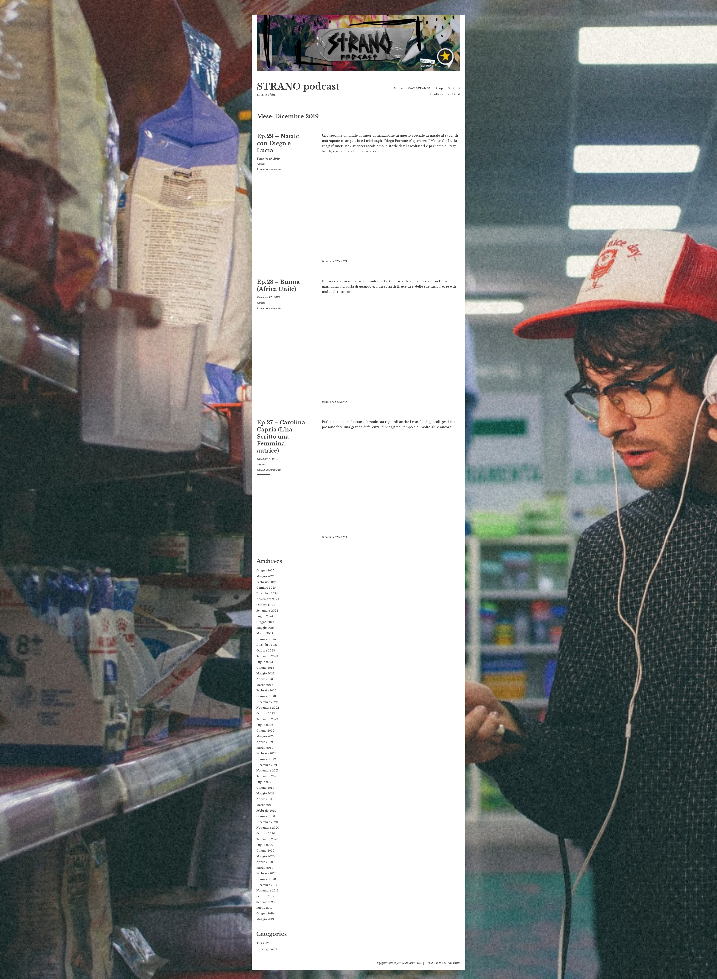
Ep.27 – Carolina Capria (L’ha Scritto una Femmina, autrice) (281, 436)
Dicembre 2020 (267, 822)
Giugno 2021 (265, 787)
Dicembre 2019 (266, 885)
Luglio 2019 (264, 907)
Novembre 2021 (267, 770)
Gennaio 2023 (266, 696)
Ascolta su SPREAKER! (444, 94)
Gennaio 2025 (266, 587)
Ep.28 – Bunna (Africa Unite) (278, 285)
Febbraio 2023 (266, 690)
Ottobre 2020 (265, 833)
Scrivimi (454, 88)
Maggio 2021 (265, 793)
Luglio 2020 (264, 845)
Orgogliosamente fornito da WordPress (398, 963)
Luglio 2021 (264, 782)
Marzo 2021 (264, 805)
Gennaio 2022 (266, 759)
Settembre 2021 (266, 776)
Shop (439, 88)
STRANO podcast (298, 86)
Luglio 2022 (264, 725)
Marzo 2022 (264, 747)
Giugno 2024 (265, 622)
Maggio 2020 (265, 856)
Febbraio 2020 (266, 873)
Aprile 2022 (264, 742)
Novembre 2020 (267, 827)
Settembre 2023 (267, 656)
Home (398, 88)
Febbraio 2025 (266, 582)
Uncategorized (266, 949)
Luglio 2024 (264, 616)
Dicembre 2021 (266, 765)
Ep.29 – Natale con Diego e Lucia (278, 143)
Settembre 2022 (267, 719)
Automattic (453, 963)
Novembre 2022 (267, 707)
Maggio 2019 (265, 919)
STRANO (341, 261)
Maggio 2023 (265, 673)
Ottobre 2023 (265, 650)
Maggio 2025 (265, 576)
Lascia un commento (269, 169)
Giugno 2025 (265, 570)
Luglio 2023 (264, 662)
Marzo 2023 (264, 685)
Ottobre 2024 (265, 605)
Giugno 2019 (265, 913)
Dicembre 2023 (267, 644)
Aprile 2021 (264, 799)
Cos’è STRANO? (419, 88)
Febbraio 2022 (266, 753)
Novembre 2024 (267, 599)
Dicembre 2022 (267, 702)
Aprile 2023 (264, 679)
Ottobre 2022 (265, 713)
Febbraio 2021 (266, 810)
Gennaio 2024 (266, 639)
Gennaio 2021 (265, 816)
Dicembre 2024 (267, 593)
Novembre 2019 (267, 890)
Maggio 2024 (265, 627)
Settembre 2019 (266, 902)
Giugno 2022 (265, 730)
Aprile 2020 (264, 862)
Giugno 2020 (265, 850)
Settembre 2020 (267, 839)
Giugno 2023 (265, 667)
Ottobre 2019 (265, 896)
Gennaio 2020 (266, 879)
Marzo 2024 (264, 633)
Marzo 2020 (264, 867)
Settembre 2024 (267, 610)
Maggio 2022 (265, 736)
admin (261, 164)
